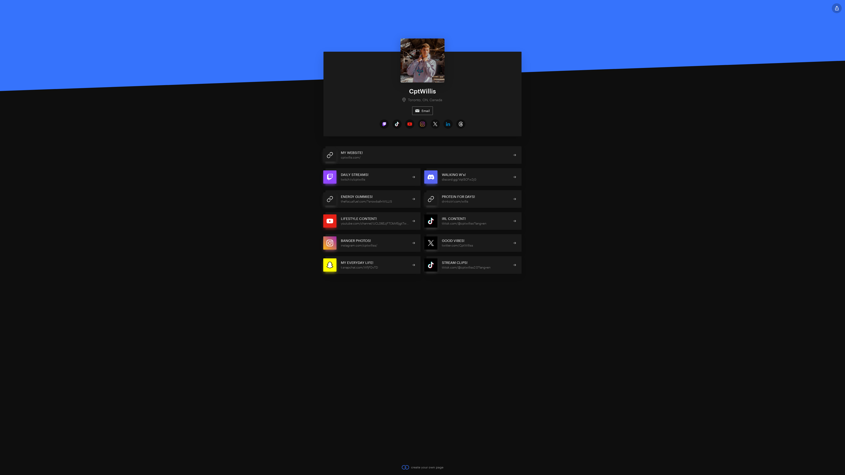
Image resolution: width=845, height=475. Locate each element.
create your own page (427, 467)
